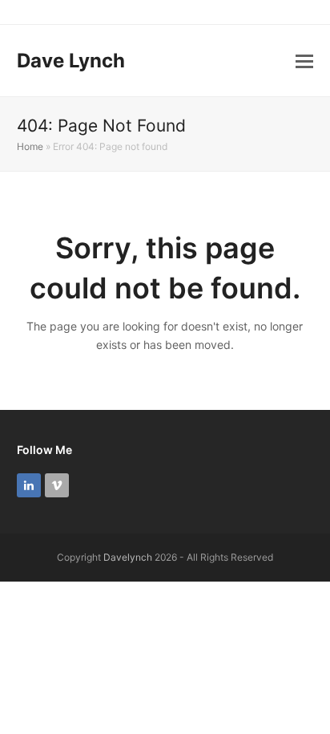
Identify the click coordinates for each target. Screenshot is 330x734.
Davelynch (127, 557)
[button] (304, 61)
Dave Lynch (71, 60)
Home (30, 146)
